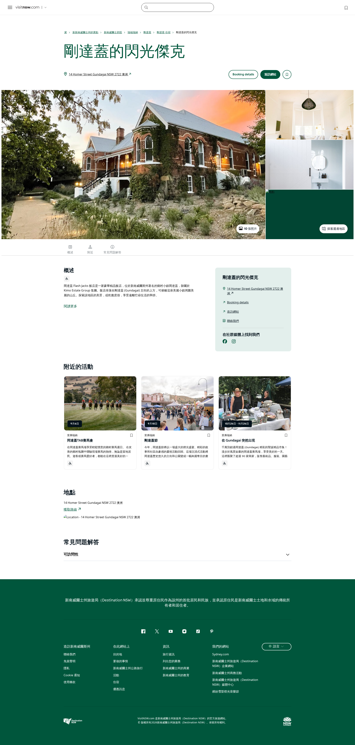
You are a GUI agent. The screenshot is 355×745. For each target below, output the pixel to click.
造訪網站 (270, 74)
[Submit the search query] (146, 7)
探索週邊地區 (336, 228)
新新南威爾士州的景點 (85, 32)
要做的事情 (120, 661)
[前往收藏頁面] (346, 7)
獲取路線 (70, 509)
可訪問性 (71, 554)
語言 (276, 646)
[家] (27, 7)
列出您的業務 (171, 661)
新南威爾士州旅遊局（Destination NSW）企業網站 (235, 663)
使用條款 (69, 682)
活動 (116, 675)
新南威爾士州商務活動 (227, 673)
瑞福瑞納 (133, 32)
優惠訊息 (119, 689)
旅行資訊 (169, 654)
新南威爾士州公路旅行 (128, 668)
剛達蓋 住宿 (163, 32)
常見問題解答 (112, 252)
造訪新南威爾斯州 (77, 646)
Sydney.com (220, 654)
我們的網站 (220, 646)
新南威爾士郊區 (113, 32)
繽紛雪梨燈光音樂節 (225, 691)
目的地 (117, 654)
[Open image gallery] (133, 238)
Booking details (243, 74)
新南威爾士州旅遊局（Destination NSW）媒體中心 (235, 682)
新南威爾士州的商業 (176, 668)
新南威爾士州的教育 (176, 675)
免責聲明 (69, 661)
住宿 (116, 682)
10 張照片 (250, 228)
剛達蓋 (147, 32)
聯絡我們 (233, 321)
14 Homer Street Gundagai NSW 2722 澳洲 (99, 74)
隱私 (67, 668)
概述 (70, 252)
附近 (90, 252)
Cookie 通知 (72, 675)
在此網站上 (121, 646)
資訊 (166, 646)
